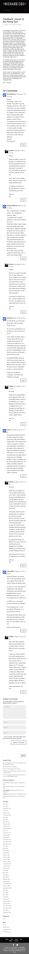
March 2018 (6, 822)
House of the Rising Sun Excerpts (11, 769)
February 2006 (6, 901)
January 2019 (6, 813)
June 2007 (5, 870)
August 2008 (6, 859)
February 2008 (6, 861)
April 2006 (5, 897)
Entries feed (6, 927)
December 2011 (7, 833)
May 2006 (5, 895)
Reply (23, 144)
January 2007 (6, 881)
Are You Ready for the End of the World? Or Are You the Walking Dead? (14, 775)
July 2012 (5, 830)
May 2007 (5, 872)
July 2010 (5, 846)
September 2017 (7, 828)
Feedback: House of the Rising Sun (14, 783)
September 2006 (7, 888)
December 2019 (7, 808)
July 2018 (5, 817)
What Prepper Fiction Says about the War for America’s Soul (14, 771)
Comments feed (7, 929)
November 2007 (7, 864)
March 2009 (6, 852)
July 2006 (5, 890)
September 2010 (7, 844)
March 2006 (6, 899)
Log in (4, 925)
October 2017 (6, 826)
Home (6, 939)
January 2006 (6, 903)
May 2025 (5, 804)
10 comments (18, 24)
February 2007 (6, 879)
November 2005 (7, 908)
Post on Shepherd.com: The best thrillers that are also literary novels (14, 763)
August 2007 (6, 868)
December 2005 (7, 906)
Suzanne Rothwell (12, 205)
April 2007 (5, 875)
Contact (16, 941)
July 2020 (5, 806)
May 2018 (5, 819)
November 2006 (7, 883)
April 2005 (5, 910)
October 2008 (6, 857)
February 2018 (6, 824)
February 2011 (6, 835)
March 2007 (6, 877)
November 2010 (7, 841)
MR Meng (10, 318)
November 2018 (7, 815)
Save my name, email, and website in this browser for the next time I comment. (14, 737)
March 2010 (6, 850)
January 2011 (6, 837)
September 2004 (7, 912)
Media (10, 941)
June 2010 (5, 848)
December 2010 (7, 839)
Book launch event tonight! (10, 766)
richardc (6, 24)
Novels (16, 939)
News (4, 918)
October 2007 (6, 866)
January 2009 (6, 855)
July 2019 (5, 810)
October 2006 (6, 886)
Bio (21, 939)
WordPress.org (6, 931)
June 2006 (5, 892)
